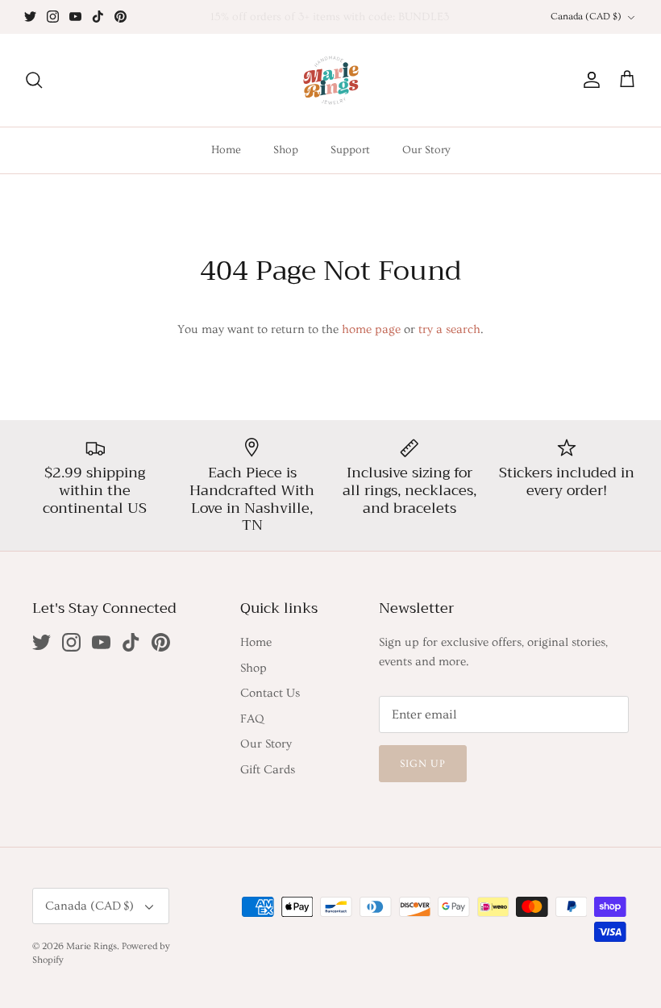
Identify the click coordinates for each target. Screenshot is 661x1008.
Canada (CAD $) (586, 16)
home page (371, 329)
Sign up (423, 763)
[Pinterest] (120, 16)
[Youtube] (75, 16)
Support (350, 150)
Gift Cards (267, 770)
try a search (449, 329)
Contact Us (270, 693)
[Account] (588, 80)
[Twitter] (30, 16)
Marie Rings (91, 946)
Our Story (426, 150)
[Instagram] (53, 16)
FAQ (252, 719)
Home (226, 150)
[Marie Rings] (331, 80)
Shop (285, 150)
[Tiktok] (98, 16)
